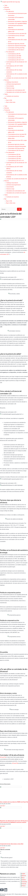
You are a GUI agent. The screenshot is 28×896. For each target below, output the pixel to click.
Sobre (6, 94)
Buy (5, 98)
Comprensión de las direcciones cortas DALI (11, 844)
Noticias (6, 7)
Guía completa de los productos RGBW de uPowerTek (14, 802)
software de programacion (13, 84)
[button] (14, 851)
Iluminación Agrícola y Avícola (16, 43)
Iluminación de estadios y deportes (17, 21)
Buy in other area (10, 102)
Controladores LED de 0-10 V (16, 60)
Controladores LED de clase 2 (16, 49)
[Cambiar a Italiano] (23, 880)
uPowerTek (3, 757)
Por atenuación (10, 51)
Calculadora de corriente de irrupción (16, 92)
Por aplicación (10, 11)
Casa (5, 5)
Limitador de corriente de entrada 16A (16, 78)
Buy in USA (9, 100)
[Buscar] (19, 209)
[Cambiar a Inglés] (23, 874)
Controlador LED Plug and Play (16, 47)
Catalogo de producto (12, 82)
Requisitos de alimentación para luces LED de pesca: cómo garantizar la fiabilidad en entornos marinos (14, 821)
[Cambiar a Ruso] (23, 878)
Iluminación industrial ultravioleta (17, 45)
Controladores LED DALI (14, 58)
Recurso (6, 80)
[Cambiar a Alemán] (23, 876)
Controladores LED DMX (14, 55)
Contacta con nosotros (12, 96)
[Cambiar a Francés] (23, 884)
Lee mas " (2, 805)
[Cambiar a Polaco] (23, 886)
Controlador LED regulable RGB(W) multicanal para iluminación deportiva (17, 25)
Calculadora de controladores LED (15, 90)
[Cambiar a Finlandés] (23, 882)
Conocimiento (10, 86)
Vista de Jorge (10, 88)
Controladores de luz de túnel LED (17, 33)
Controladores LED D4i (14, 53)
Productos (7, 9)
